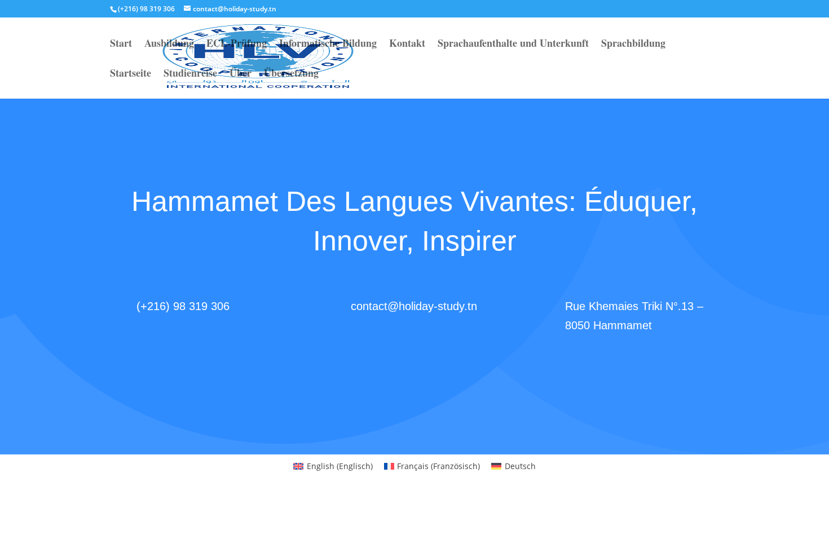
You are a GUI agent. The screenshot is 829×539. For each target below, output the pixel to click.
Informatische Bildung (328, 44)
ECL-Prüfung (236, 44)
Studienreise (190, 74)
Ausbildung (169, 44)
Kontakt (407, 44)
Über (241, 74)
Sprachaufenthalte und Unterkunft (513, 44)
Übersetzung (291, 74)
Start (121, 44)
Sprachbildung (633, 44)
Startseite (130, 74)
